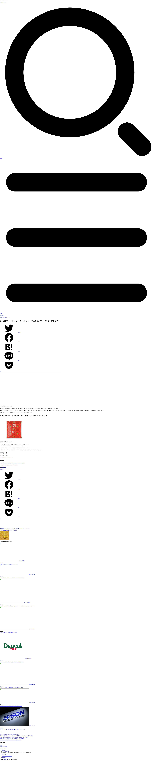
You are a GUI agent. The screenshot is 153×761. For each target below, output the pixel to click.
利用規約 (4, 757)
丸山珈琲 (1, 469)
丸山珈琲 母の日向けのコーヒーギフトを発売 (9, 464)
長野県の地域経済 (3, 746)
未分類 (1, 745)
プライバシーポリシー (7, 756)
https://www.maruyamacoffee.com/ (6, 457)
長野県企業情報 (3, 317)
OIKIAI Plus (5, 759)
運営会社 (4, 754)
